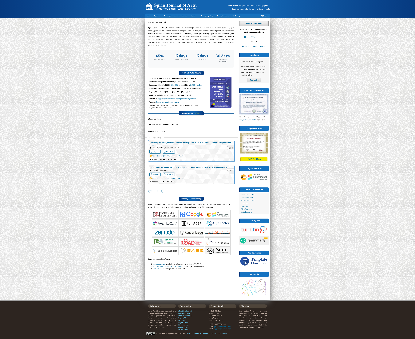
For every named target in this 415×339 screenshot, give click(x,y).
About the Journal (185, 311)
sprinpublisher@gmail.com (186, 99)
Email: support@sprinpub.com (243, 9)
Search (266, 16)
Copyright (182, 318)
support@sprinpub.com (167, 99)
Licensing (181, 320)
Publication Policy (185, 316)
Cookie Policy (183, 327)
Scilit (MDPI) (157, 269)
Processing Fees (207, 16)
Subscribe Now (254, 80)
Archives (167, 16)
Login (268, 9)
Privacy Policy (183, 330)
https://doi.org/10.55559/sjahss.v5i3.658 (167, 156)
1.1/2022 (197, 113)
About (193, 16)
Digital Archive (183, 322)
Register (260, 9)
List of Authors (184, 325)
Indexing (236, 16)
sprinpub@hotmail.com (222, 326)
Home (148, 16)
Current (157, 16)
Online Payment (223, 16)
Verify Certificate (254, 159)
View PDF (169, 152)
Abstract (156, 152)
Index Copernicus (159, 264)
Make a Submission (254, 23)
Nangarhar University (247, 120)
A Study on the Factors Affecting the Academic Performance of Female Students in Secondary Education (189, 167)
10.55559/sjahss (196, 85)
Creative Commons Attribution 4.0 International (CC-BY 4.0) (207, 333)
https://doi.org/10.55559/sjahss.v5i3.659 (167, 178)
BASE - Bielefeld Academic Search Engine (168, 266)
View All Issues (154, 191)
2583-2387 (174, 85)
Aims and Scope (184, 313)
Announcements (180, 16)
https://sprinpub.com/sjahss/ (167, 102)
